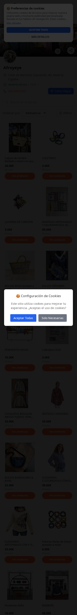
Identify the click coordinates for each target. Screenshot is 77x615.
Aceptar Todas (23, 318)
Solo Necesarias (52, 318)
